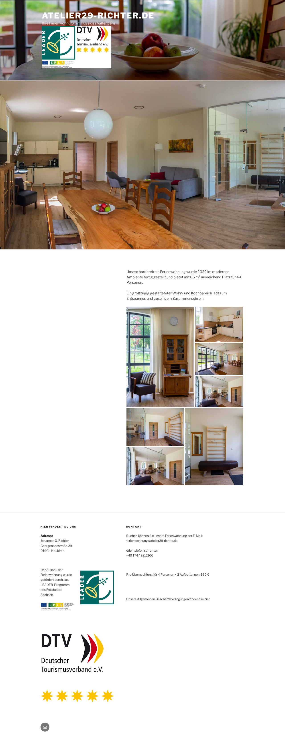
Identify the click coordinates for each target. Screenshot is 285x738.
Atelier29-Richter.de (98, 15)
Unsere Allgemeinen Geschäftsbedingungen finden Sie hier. (168, 599)
